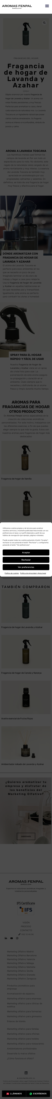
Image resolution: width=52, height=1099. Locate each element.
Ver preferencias (26, 567)
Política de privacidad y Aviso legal (33, 573)
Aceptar (26, 552)
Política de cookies (12, 573)
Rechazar (26, 560)
